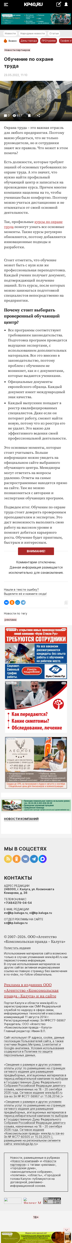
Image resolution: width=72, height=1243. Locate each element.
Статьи (54, 33)
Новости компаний (21, 819)
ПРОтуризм (49, 40)
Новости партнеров (17, 50)
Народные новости (32, 33)
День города (29, 40)
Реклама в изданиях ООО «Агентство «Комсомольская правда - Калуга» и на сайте (31, 991)
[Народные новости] (58, 4)
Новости (10, 33)
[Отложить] (29, 115)
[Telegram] (23, 602)
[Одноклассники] (12, 602)
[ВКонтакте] (6, 602)
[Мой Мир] (17, 602)
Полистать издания (17, 948)
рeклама (10, 619)
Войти (66, 4)
